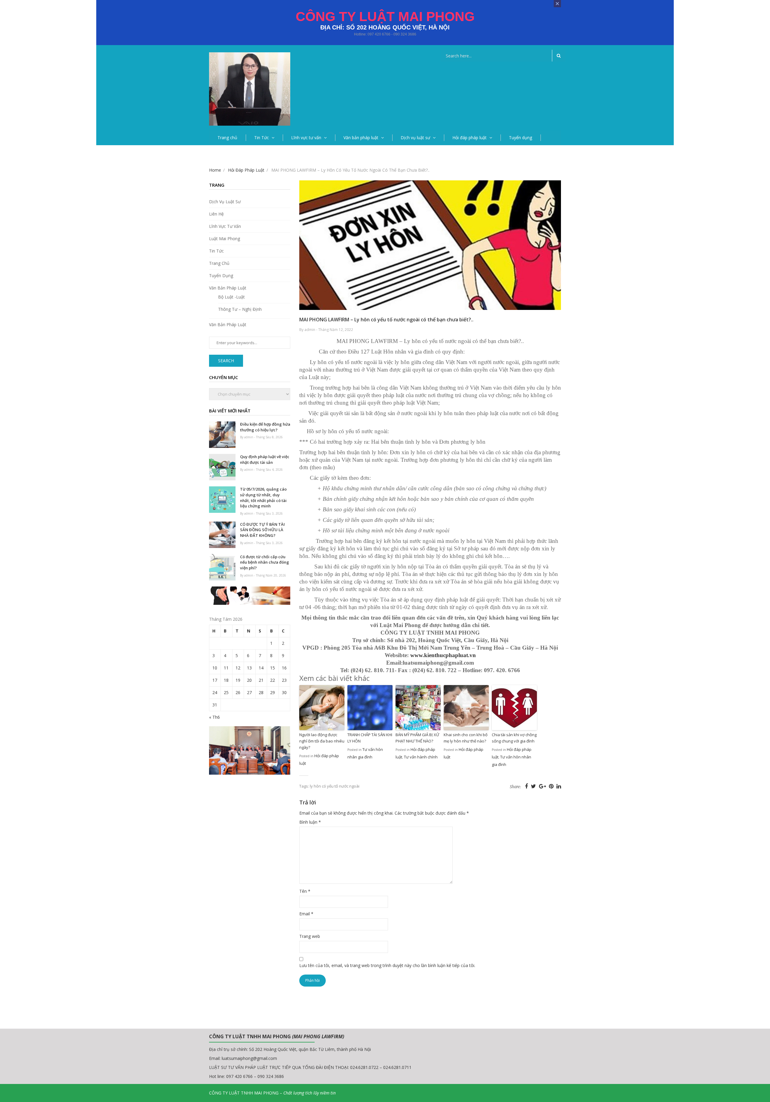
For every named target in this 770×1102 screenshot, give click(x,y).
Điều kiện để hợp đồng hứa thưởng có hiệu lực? (265, 427)
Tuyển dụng (520, 137)
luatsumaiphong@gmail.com (249, 1058)
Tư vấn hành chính (421, 757)
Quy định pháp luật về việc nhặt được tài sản (264, 459)
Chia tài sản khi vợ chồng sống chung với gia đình (514, 738)
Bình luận (310, 822)
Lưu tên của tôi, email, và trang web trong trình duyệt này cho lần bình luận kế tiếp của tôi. (387, 965)
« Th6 (214, 717)
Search (226, 360)
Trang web (309, 936)
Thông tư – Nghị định (240, 309)
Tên (304, 891)
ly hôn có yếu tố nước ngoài (334, 786)
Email (306, 914)
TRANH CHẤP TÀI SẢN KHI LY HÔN (369, 738)
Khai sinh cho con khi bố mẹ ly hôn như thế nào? (466, 738)
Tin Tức (261, 137)
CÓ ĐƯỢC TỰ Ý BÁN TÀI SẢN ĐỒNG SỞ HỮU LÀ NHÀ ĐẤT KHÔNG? (262, 530)
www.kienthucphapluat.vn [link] (443, 655)
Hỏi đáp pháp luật (469, 137)
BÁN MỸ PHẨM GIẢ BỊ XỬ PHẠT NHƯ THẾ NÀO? (417, 738)
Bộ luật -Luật (231, 297)
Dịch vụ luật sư (415, 137)
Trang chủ (227, 137)
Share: (515, 786)
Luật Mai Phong (224, 238)
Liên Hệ (216, 214)
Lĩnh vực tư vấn (306, 137)
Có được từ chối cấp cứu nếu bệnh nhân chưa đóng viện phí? (264, 562)
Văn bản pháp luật (360, 137)
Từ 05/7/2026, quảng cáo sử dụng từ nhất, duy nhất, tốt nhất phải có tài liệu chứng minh (263, 497)
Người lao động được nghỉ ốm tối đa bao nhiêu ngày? (321, 741)
